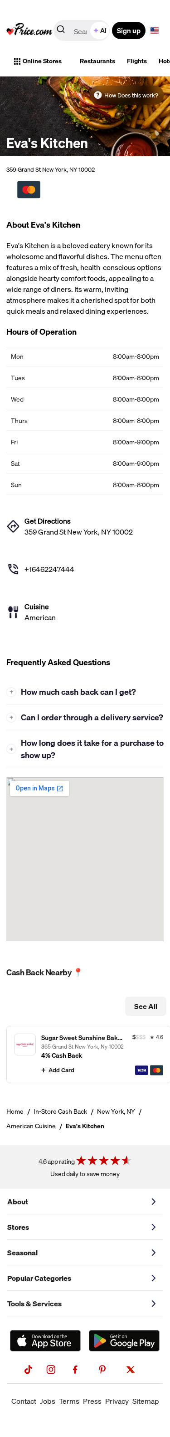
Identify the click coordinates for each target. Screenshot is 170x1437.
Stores (18, 1227)
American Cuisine (31, 1126)
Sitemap (145, 1401)
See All (145, 1006)
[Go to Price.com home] (29, 30)
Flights (137, 61)
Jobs (47, 1401)
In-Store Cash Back (60, 1111)
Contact (23, 1401)
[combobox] (82, 30)
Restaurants (97, 61)
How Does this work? (131, 95)
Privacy (117, 1401)
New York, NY (116, 1111)
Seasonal (22, 1253)
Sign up (129, 30)
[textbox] (155, 30)
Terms (69, 1401)
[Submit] (61, 31)
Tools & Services (34, 1304)
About (17, 1202)
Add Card (61, 1070)
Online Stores (42, 61)
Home (15, 1111)
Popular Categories (39, 1278)
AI (103, 30)
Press (92, 1401)
